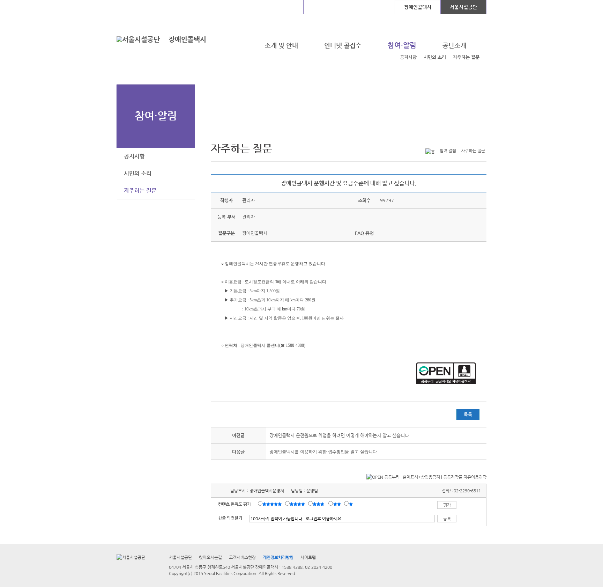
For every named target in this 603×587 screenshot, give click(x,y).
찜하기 (482, 139)
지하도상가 (326, 7)
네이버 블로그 (471, 139)
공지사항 (408, 57)
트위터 (450, 139)
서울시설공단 (463, 7)
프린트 (439, 139)
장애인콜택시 (187, 39)
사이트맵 (308, 557)
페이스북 (460, 139)
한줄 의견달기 (230, 517)
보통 (320, 504)
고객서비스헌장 (242, 557)
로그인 (135, 6)
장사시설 (372, 7)
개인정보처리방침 (278, 557)
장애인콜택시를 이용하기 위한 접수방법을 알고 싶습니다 (323, 451)
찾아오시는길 (210, 557)
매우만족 (272, 504)
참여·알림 (156, 115)
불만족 (337, 504)
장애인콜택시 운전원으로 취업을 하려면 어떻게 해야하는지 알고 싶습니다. (339, 435)
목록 (468, 414)
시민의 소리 (435, 57)
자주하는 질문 (466, 57)
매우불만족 (351, 504)
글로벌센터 (280, 7)
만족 (298, 504)
